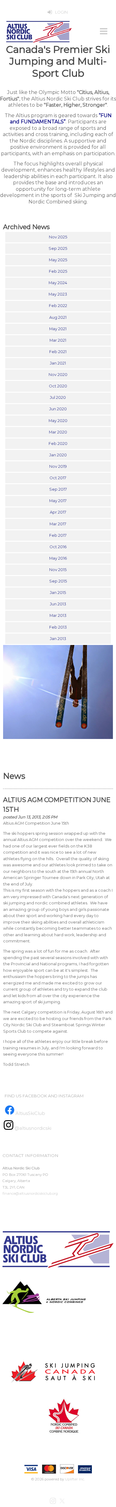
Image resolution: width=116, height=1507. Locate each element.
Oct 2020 (58, 386)
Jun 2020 (58, 409)
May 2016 (58, 558)
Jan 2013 (58, 638)
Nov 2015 (58, 569)
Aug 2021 (58, 317)
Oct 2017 (57, 478)
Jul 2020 (58, 397)
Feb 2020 (58, 443)
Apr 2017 (58, 512)
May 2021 (58, 329)
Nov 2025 (58, 237)
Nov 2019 (58, 466)
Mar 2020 (58, 432)
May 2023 (58, 294)
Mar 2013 (58, 615)
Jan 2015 (58, 592)
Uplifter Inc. (75, 1479)
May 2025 (58, 260)
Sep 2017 (58, 489)
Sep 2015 (58, 581)
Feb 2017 (58, 535)
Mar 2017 (57, 524)
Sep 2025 (58, 248)
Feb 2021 (58, 351)
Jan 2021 (58, 363)
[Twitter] (62, 1500)
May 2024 (58, 282)
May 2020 (58, 420)
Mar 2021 (57, 340)
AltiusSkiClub (30, 1113)
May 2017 (58, 500)
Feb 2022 (58, 305)
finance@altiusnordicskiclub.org (30, 1193)
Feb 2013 (58, 627)
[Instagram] (53, 1500)
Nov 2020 (58, 374)
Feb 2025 (58, 271)
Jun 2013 (58, 604)
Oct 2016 (58, 546)
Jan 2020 (58, 455)
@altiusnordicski (32, 1128)
